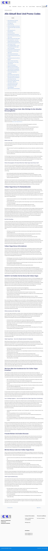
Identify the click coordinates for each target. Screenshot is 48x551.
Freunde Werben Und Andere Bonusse (14, 49)
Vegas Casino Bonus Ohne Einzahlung (14, 88)
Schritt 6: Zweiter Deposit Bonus (13, 60)
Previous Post (10, 507)
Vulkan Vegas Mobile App (12, 78)
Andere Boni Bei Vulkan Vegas (12, 84)
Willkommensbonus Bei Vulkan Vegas (14, 38)
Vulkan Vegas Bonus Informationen (13, 34)
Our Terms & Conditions (41, 518)
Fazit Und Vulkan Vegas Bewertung (13, 80)
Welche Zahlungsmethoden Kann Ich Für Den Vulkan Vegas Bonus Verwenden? (13, 72)
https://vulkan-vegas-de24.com (17, 121)
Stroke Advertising (44, 548)
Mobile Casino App (11, 24)
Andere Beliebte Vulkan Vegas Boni (13, 74)
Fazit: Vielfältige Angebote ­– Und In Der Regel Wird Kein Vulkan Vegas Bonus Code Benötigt (13, 47)
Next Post (39, 507)
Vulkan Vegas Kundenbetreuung (13, 53)
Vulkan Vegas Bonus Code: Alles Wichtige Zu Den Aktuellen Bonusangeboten (13, 22)
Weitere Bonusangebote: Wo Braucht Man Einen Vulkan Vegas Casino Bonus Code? (14, 27)
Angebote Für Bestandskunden (13, 66)
